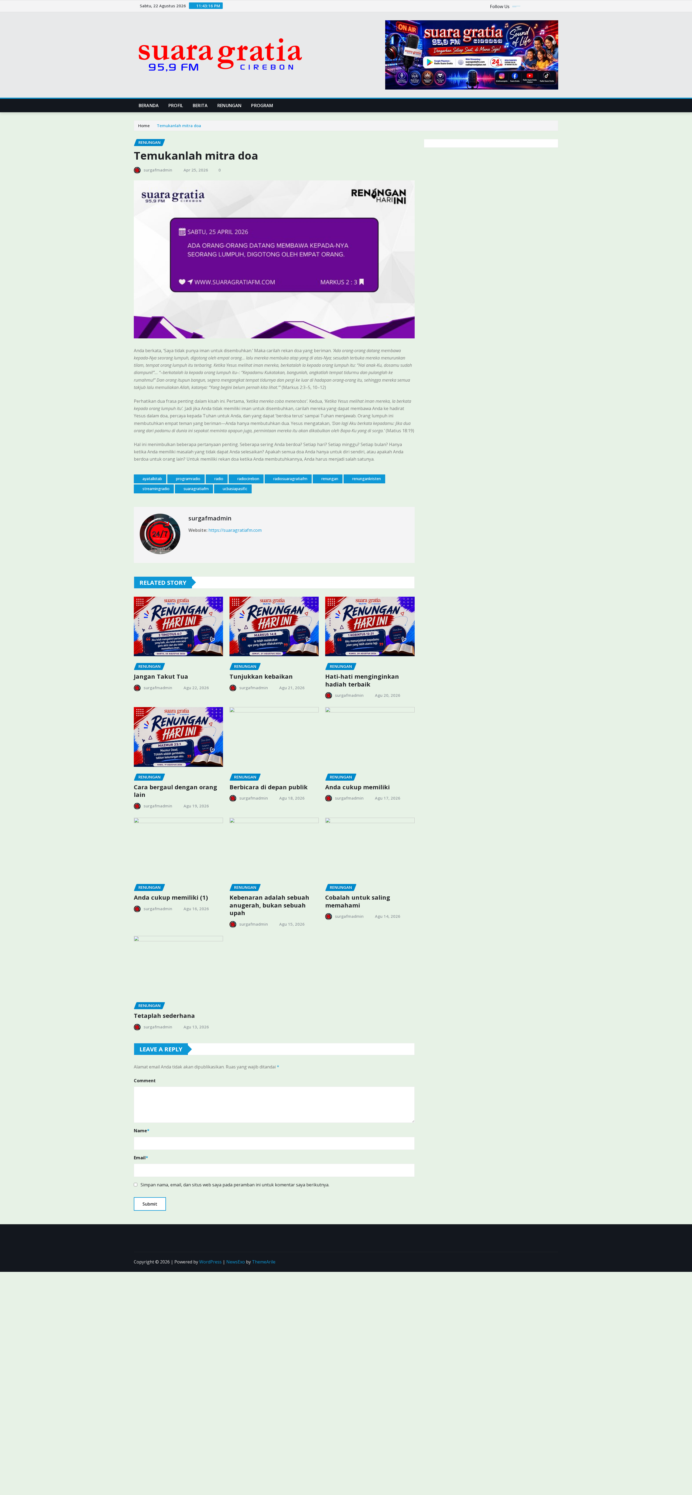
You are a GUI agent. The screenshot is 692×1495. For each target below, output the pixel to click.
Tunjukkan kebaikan (261, 676)
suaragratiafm (196, 488)
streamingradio (155, 488)
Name (141, 1131)
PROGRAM (262, 105)
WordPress (210, 1262)
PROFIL (175, 105)
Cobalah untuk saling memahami (357, 901)
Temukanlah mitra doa (179, 125)
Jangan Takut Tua (161, 676)
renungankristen (366, 478)
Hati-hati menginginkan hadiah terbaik (362, 680)
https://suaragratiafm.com (235, 530)
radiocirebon (248, 478)
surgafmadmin (158, 170)
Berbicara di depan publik (268, 787)
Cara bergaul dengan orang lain (175, 791)
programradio (188, 478)
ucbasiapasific (235, 488)
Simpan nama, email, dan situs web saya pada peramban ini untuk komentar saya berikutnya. (235, 1185)
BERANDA (149, 105)
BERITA (200, 105)
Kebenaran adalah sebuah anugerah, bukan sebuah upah (269, 905)
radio (218, 478)
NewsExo (235, 1262)
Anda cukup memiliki (357, 787)
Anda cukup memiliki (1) (171, 897)
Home (144, 125)
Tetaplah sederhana (164, 1015)
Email (141, 1158)
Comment (145, 1081)
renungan (329, 478)
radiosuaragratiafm (290, 478)
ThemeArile (263, 1262)
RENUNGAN (229, 105)
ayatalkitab (152, 478)
